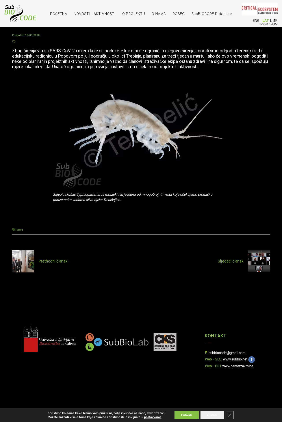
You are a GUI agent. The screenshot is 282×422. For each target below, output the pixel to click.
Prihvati (186, 415)
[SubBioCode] (20, 10)
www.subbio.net (235, 359)
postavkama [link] (152, 417)
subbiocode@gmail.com (226, 353)
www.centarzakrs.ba (237, 366)
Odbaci (212, 415)
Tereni (19, 229)
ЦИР (274, 21)
